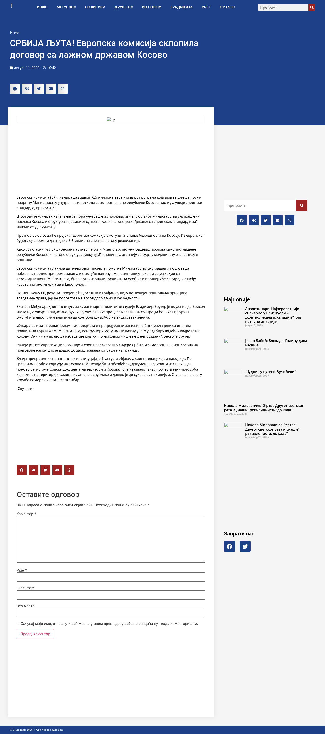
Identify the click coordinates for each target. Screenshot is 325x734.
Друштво (123, 7)
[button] (15, 89)
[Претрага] (311, 7)
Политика (95, 7)
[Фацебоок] (229, 546)
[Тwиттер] (245, 546)
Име (22, 570)
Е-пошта (25, 588)
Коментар (26, 514)
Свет (206, 7)
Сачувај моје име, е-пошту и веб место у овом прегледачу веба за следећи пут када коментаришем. (109, 623)
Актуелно (66, 7)
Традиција (181, 7)
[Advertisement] (111, 159)
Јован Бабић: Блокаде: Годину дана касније (276, 342)
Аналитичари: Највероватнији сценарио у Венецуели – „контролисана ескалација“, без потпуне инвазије (273, 315)
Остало (227, 7)
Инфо (42, 7)
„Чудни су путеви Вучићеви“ (270, 371)
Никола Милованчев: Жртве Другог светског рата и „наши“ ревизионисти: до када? (264, 407)
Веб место (26, 606)
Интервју (151, 7)
